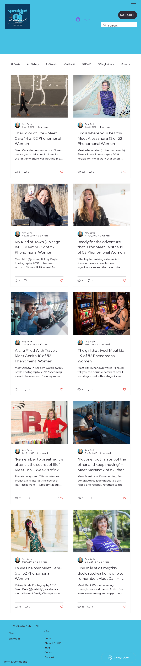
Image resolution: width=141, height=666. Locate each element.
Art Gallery (33, 64)
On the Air (69, 64)
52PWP (86, 64)
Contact (49, 652)
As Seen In (51, 64)
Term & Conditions (15, 661)
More (124, 64)
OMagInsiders (106, 64)
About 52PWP (53, 642)
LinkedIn (14, 638)
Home (48, 638)
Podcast (49, 657)
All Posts (15, 64)
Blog (47, 647)
